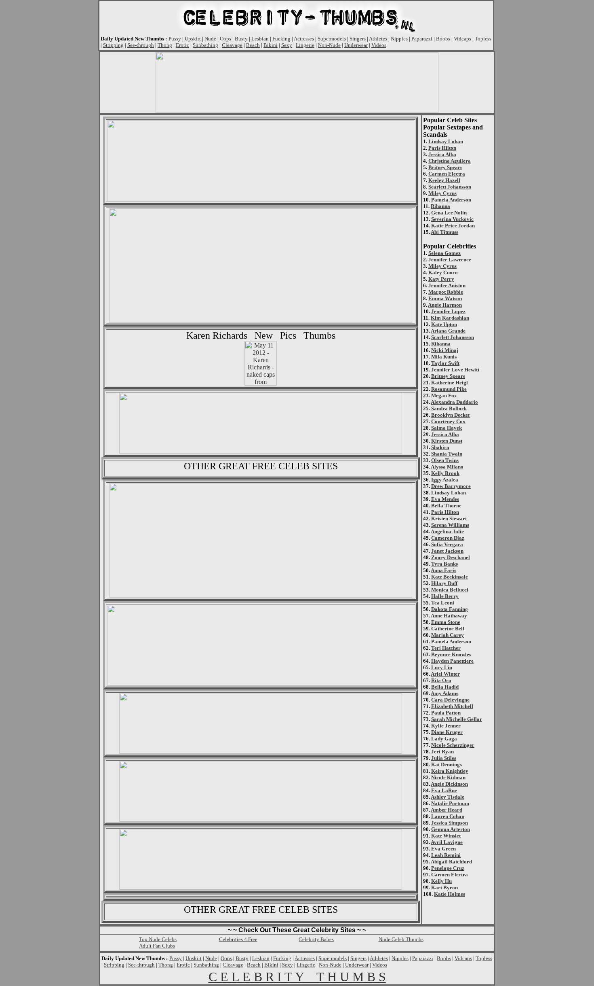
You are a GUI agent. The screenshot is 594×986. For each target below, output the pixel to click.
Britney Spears (445, 167)
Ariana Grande (448, 331)
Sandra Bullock (449, 408)
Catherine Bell (447, 629)
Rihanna (440, 206)
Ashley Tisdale (447, 797)
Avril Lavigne (447, 842)
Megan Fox (444, 395)
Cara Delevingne (450, 700)
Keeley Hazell (444, 180)
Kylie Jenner (446, 726)
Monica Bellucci (449, 590)
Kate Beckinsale (449, 577)
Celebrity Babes (316, 939)
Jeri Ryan (442, 752)
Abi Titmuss (444, 232)
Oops (225, 39)
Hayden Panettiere (452, 661)
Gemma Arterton (450, 829)
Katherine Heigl (449, 383)
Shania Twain (446, 454)
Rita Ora (441, 680)
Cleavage (232, 45)
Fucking (281, 39)
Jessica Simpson (449, 823)
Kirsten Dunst (446, 441)
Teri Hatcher (446, 648)
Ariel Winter (445, 674)
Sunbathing (205, 45)
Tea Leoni (442, 603)
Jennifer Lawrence (449, 260)
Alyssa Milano (447, 467)
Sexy (286, 45)
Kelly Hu (441, 881)
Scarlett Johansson (449, 187)
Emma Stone (445, 622)
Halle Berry (445, 596)
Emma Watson (445, 298)
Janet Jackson (447, 551)
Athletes (378, 39)
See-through (140, 45)
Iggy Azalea (444, 480)
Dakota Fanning (449, 609)
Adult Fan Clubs (157, 946)
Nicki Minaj (444, 350)
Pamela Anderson (451, 200)
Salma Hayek (446, 428)
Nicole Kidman (448, 777)
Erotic (182, 45)
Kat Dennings (446, 764)
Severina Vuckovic (452, 219)
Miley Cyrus (442, 193)
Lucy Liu (441, 667)
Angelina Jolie (447, 531)
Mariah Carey (447, 635)
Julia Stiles (443, 758)
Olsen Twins (445, 460)
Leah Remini (446, 855)
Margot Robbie (445, 292)
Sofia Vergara (447, 544)
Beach (253, 45)
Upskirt (193, 39)
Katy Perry (441, 279)
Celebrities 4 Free (238, 939)
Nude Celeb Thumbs (401, 939)
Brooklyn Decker (450, 415)
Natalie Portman (450, 803)
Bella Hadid (445, 687)
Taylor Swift (445, 363)
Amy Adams (444, 693)
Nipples (399, 39)
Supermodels (332, 39)
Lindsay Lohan (445, 141)
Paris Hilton (442, 148)
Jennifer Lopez (448, 311)
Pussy (175, 39)
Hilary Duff (444, 583)
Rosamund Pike (449, 389)
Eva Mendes (445, 499)
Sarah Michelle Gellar (456, 719)
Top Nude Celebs (158, 939)
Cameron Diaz (447, 538)
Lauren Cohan (447, 816)
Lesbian (260, 39)
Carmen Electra (446, 174)
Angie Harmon (445, 305)
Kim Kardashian (450, 318)
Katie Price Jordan (453, 226)
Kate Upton (444, 324)
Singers (358, 39)
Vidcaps (462, 39)
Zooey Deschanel (450, 557)
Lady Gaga (444, 739)
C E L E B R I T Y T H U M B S (297, 976)
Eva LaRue (444, 790)
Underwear (356, 45)
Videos (378, 45)
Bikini (270, 45)
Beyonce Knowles (451, 654)
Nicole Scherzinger (452, 745)
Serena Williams (450, 525)
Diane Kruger (447, 732)
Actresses (304, 39)
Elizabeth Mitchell (452, 706)
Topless (483, 39)
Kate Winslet (446, 836)
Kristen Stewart (449, 518)
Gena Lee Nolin (449, 213)
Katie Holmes (449, 894)
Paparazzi (421, 39)
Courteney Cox (448, 421)
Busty (241, 39)
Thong (165, 45)
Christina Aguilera (449, 161)
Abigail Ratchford (451, 862)
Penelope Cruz (447, 868)
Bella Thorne (446, 506)
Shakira (440, 447)
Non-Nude (329, 45)
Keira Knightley (449, 771)
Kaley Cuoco (443, 272)
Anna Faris (443, 570)
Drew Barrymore (451, 486)
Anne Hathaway (449, 616)
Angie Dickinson (449, 784)
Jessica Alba (442, 154)
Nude (210, 39)
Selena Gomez (444, 253)
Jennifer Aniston (447, 285)
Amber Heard (446, 810)
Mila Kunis (444, 357)
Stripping (113, 45)
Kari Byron (444, 887)
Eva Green (443, 849)
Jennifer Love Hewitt (455, 370)
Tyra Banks (444, 564)
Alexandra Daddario (454, 402)
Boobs (443, 39)
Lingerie (305, 45)
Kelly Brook (445, 473)
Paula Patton (446, 713)
